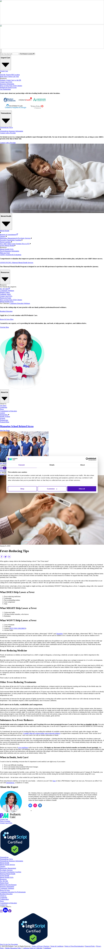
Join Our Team (5, 430)
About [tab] (82, 465)
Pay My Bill (4, 289)
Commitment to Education (8, 411)
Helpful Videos (5, 292)
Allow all (82, 489)
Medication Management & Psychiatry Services (15, 238)
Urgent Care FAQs (6, 82)
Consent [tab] (21, 465)
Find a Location (5, 821)
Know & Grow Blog (6, 319)
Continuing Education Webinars (19, 303)
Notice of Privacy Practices (40, 946)
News (2, 409)
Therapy (3, 236)
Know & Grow (5, 890)
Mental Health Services (7, 864)
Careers (2, 413)
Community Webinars (7, 290)
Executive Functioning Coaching (11, 240)
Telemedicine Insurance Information (11, 131)
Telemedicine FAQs (6, 859)
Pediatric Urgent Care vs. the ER (10, 80)
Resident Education (6, 311)
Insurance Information (7, 84)
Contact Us (3, 905)
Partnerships (4, 415)
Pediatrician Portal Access (8, 87)
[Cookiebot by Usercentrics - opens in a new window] (87, 459)
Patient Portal (4, 883)
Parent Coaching (5, 242)
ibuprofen (59, 633)
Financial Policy (90, 946)
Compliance (47, 948)
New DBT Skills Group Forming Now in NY (15, 244)
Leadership (3, 407)
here (54, 781)
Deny (22, 489)
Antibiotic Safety (5, 294)
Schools (2, 418)
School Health (4, 875)
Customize (51, 489)
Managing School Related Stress (17, 426)
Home (2, 474)
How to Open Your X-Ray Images (11, 85)
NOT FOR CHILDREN (18, 628)
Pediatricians (4, 420)
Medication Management (8, 868)
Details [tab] (52, 465)
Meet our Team (5, 253)
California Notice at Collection (32, 948)
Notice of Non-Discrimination (74, 946)
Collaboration (4, 899)
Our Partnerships (5, 89)
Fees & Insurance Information (9, 251)
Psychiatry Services (6, 870)
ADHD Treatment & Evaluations (10, 255)
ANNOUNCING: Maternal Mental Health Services (16, 262)
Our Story (3, 405)
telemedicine (10, 783)
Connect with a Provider (8, 133)
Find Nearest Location (26, 54)
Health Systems (5, 416)
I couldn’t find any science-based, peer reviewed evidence (41, 733)
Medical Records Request (8, 885)
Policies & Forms (5, 298)
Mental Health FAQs (6, 249)
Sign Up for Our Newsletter (9, 944)
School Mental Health (7, 245)
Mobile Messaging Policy (13, 948)
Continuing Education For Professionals (13, 892)
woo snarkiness (23, 747)
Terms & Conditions (56, 946)
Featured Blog (4, 422)
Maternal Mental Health (7, 874)
